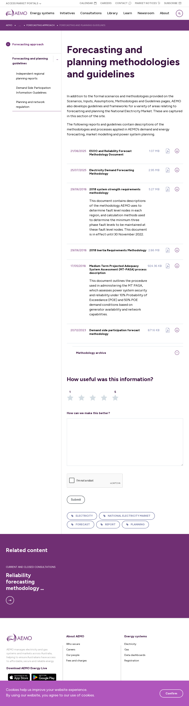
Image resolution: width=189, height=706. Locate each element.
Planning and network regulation (30, 104)
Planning (138, 524)
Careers (105, 3)
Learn (127, 13)
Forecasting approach (40, 25)
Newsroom (146, 13)
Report (110, 524)
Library (112, 13)
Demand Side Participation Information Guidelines (33, 90)
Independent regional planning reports (30, 76)
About (164, 13)
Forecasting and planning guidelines (82, 25)
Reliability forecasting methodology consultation (23, 581)
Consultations (91, 13)
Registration (131, 660)
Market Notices (146, 3)
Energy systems (42, 13)
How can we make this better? (88, 413)
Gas (126, 649)
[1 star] (72, 399)
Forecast (83, 524)
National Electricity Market (129, 515)
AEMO (9, 25)
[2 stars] (83, 399)
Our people (72, 655)
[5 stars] (115, 399)
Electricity (84, 515)
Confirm (171, 693)
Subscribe (171, 3)
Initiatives (67, 13)
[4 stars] (106, 399)
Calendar (86, 3)
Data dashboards (134, 655)
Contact (121, 3)
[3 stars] (95, 399)
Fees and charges (76, 660)
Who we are (73, 644)
